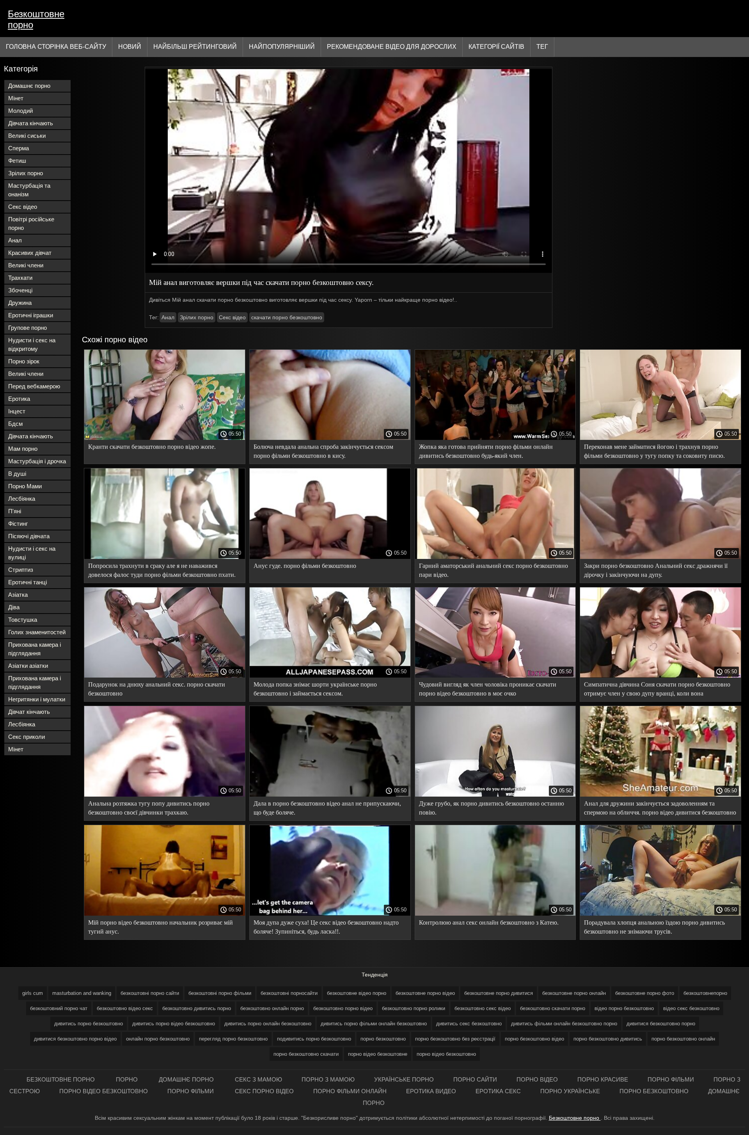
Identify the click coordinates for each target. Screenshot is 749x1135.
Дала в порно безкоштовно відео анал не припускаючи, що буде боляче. (327, 808)
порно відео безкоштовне (377, 1054)
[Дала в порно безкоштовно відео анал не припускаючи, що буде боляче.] (330, 795)
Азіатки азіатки (28, 665)
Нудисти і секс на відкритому (31, 344)
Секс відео (22, 206)
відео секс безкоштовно (691, 1008)
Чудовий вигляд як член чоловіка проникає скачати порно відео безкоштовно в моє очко (487, 689)
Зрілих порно (25, 173)
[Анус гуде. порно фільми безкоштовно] (330, 557)
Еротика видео (431, 1091)
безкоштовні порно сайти (150, 993)
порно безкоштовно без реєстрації (455, 1039)
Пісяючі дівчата (29, 536)
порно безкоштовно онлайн (683, 1039)
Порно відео (537, 1079)
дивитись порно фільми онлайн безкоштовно (374, 1023)
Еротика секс (498, 1091)
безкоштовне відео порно (356, 993)
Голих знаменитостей (37, 632)
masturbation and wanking (81, 993)
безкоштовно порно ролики (413, 1008)
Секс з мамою (258, 1079)
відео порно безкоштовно (624, 1008)
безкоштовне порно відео (425, 993)
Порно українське (570, 1091)
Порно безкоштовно (654, 1091)
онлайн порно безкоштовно (158, 1039)
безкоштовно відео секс (125, 1008)
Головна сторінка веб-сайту (56, 46)
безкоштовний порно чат (58, 1008)
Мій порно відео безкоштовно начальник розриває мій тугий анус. (160, 927)
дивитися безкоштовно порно (661, 1023)
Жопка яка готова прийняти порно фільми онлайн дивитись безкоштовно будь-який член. (486, 451)
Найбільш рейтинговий (195, 46)
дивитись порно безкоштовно (88, 1023)
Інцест (16, 411)
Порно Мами (25, 486)
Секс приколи (26, 736)
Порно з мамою (328, 1079)
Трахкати (20, 277)
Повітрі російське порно (31, 223)
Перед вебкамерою (34, 386)
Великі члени (25, 265)
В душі (17, 473)
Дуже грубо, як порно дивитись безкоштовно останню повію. (491, 808)
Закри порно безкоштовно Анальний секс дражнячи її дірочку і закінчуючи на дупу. (656, 570)
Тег (542, 46)
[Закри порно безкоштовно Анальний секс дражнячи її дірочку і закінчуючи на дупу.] (660, 557)
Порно (127, 1079)
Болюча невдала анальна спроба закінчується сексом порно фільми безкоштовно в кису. (323, 451)
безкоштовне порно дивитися (498, 993)
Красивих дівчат (29, 252)
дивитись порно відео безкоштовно (173, 1023)
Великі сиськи (27, 135)
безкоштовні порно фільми (219, 993)
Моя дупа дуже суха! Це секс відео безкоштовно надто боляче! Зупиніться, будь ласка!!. (326, 927)
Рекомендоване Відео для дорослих (391, 46)
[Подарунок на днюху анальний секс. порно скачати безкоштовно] (164, 675)
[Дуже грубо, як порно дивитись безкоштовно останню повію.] (495, 795)
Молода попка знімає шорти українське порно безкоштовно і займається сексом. (315, 689)
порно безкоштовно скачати (306, 1054)
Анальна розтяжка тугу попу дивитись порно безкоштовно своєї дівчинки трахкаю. (148, 808)
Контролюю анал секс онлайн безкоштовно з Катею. (489, 922)
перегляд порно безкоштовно (233, 1039)
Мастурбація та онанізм (29, 189)
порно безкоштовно (383, 1039)
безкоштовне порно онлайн (574, 993)
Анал (15, 240)
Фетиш (17, 160)
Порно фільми (671, 1079)
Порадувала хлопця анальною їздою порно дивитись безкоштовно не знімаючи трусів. (654, 927)
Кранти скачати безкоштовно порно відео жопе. (152, 446)
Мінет (15, 98)
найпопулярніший (282, 46)
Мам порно (22, 448)
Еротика (19, 398)
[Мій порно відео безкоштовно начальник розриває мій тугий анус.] (164, 914)
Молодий (20, 110)
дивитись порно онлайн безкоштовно (267, 1023)
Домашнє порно (29, 85)
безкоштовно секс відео (482, 1008)
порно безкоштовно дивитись (607, 1039)
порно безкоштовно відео (534, 1039)
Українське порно (404, 1079)
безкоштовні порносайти (289, 993)
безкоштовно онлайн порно (272, 1008)
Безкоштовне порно (36, 19)
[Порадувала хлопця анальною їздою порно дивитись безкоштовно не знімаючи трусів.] (660, 914)
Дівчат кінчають (29, 711)
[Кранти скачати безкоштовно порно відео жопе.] (164, 438)
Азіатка (18, 594)
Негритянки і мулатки (36, 699)
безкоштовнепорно (705, 993)
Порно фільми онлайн (350, 1091)
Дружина (20, 302)
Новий (129, 46)
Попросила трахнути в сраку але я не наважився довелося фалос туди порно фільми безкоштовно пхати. (162, 570)
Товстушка (22, 619)
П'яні (14, 511)
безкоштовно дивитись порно (196, 1008)
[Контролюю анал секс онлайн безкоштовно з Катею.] (495, 914)
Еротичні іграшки (30, 315)
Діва (14, 607)
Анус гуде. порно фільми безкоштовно (305, 565)
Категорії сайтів (496, 46)
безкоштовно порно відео (343, 1008)
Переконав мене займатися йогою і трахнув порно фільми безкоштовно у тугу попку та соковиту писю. (654, 451)
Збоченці (20, 290)
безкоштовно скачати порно (552, 1008)
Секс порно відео (264, 1091)
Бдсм (15, 423)
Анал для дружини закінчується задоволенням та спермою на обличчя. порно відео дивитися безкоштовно (660, 808)
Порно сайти (475, 1079)
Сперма (18, 148)
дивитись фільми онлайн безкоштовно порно (564, 1023)
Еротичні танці (27, 582)
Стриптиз (20, 569)
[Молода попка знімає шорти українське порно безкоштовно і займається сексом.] (330, 675)
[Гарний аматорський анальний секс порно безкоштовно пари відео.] (495, 557)
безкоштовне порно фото (644, 993)
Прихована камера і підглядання (34, 648)
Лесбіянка (21, 498)
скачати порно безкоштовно (286, 317)
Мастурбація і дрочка (37, 461)
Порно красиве (602, 1079)
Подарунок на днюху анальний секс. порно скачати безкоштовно (156, 689)
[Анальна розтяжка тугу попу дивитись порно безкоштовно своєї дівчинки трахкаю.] (164, 795)
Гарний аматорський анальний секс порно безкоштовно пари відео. (493, 570)
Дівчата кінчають (30, 123)
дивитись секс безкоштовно (469, 1023)
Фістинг (18, 523)
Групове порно (27, 327)
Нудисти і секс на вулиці (31, 552)
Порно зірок (23, 361)
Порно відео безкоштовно (103, 1091)
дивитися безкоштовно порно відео (75, 1039)
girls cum (32, 993)
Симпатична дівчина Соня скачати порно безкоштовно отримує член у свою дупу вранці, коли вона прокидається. (657, 690)
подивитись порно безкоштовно (314, 1039)
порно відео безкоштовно (446, 1054)
